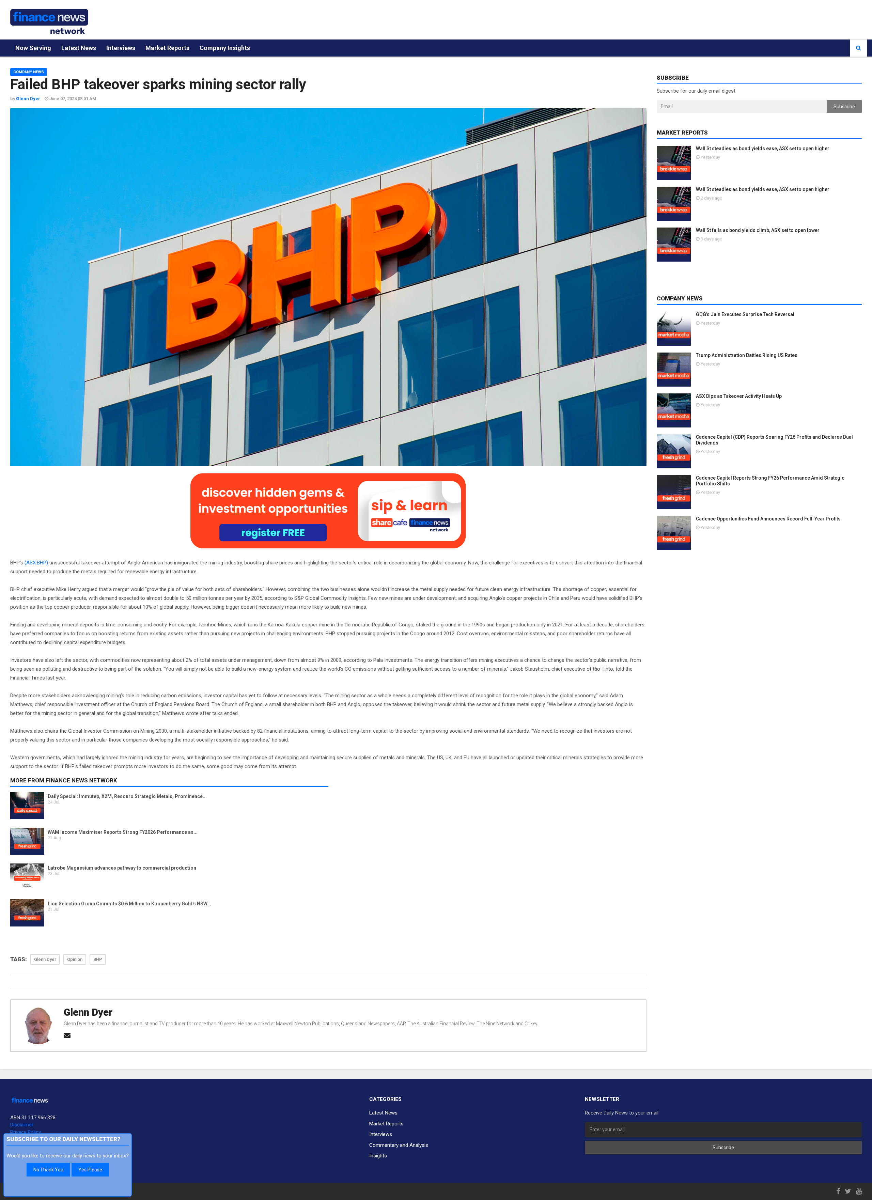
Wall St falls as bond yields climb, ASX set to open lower (758, 230)
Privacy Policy (25, 1132)
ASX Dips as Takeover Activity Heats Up (739, 396)
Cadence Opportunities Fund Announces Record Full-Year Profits (768, 518)
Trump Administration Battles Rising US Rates (746, 355)
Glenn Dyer (88, 1012)
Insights (378, 1156)
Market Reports (167, 47)
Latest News (78, 47)
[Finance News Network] (49, 21)
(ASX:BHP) (36, 563)
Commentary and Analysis (398, 1145)
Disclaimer (21, 1125)
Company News (28, 72)
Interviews (120, 47)
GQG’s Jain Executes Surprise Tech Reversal (745, 314)
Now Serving (33, 47)
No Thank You (48, 1169)
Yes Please (90, 1169)
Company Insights (225, 47)
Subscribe (844, 106)
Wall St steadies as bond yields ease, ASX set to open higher (762, 148)
